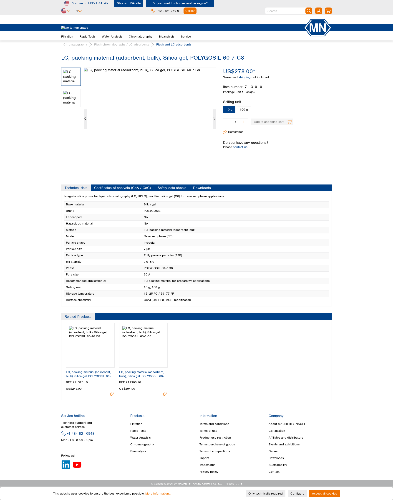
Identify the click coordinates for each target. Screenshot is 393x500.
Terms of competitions (214, 451)
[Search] (308, 11)
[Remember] (112, 394)
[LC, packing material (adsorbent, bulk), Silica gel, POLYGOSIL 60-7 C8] (150, 119)
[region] (139, 116)
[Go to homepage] (182, 28)
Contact (274, 472)
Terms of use (208, 431)
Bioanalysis (138, 451)
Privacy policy (208, 472)
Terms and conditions (214, 424)
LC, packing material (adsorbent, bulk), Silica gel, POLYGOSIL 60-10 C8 (90, 374)
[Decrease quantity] (227, 122)
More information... (158, 493)
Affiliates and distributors (286, 437)
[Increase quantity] (243, 122)
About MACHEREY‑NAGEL (287, 424)
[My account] (318, 11)
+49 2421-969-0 (167, 11)
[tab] (76, 187)
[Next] (214, 119)
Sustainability (278, 465)
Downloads (276, 458)
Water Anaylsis (140, 437)
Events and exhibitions (284, 444)
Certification (277, 431)
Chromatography (142, 444)
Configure (297, 493)
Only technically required (265, 493)
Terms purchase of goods (217, 444)
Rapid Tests (138, 431)
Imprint (204, 458)
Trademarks (207, 465)
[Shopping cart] (328, 11)
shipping (245, 77)
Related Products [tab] (78, 316)
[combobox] (288, 11)
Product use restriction (215, 437)
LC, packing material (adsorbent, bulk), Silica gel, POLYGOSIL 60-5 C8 (142, 374)
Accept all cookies (324, 493)
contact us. (240, 147)
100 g (244, 109)
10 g (229, 109)
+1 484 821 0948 (80, 433)
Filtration (136, 424)
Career (273, 451)
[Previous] (85, 119)
